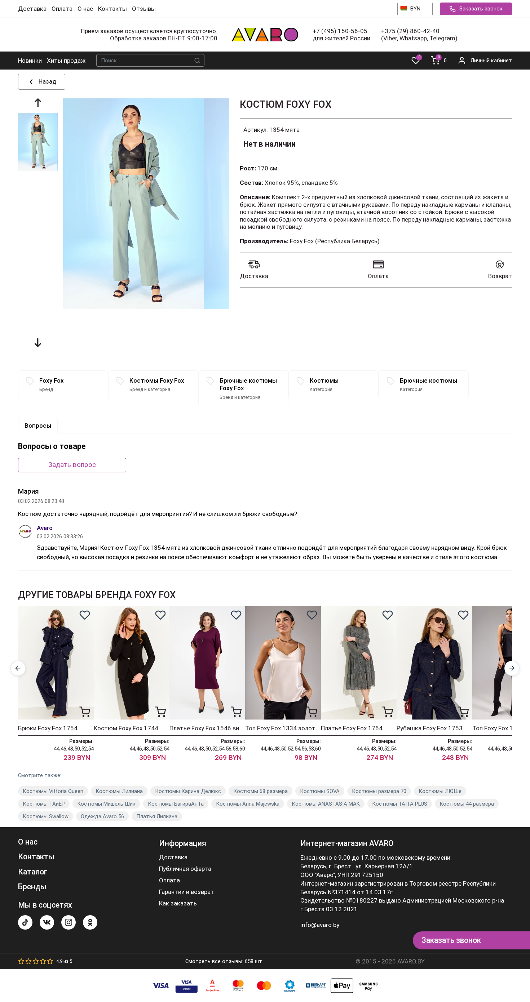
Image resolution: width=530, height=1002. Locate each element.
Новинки (30, 60)
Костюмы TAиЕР (44, 804)
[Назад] (18, 668)
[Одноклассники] (90, 922)
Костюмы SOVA (320, 791)
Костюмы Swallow (46, 816)
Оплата (62, 8)
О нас (85, 8)
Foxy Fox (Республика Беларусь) (335, 241)
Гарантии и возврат (186, 892)
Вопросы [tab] (38, 425)
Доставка (32, 8)
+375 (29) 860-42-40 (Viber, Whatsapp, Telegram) (419, 34)
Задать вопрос (72, 464)
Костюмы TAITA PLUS (399, 804)
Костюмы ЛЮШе (440, 791)
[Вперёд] (512, 668)
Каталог (32, 871)
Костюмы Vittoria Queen (53, 791)
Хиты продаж (66, 60)
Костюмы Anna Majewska (247, 804)
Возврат (500, 276)
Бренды (32, 886)
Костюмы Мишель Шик (106, 804)
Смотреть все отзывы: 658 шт (223, 961)
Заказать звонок (481, 8)
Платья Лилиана (156, 816)
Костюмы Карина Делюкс (188, 791)
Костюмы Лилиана (119, 791)
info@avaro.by (319, 924)
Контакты (112, 8)
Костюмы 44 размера (467, 804)
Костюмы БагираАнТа (176, 804)
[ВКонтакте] (47, 922)
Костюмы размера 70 (379, 791)
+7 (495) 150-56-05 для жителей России (341, 34)
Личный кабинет (491, 60)
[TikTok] (25, 922)
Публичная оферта (185, 869)
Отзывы (144, 8)
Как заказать (178, 903)
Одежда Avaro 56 (102, 816)
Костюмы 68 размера (260, 791)
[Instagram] (68, 922)
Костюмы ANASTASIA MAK (326, 804)
